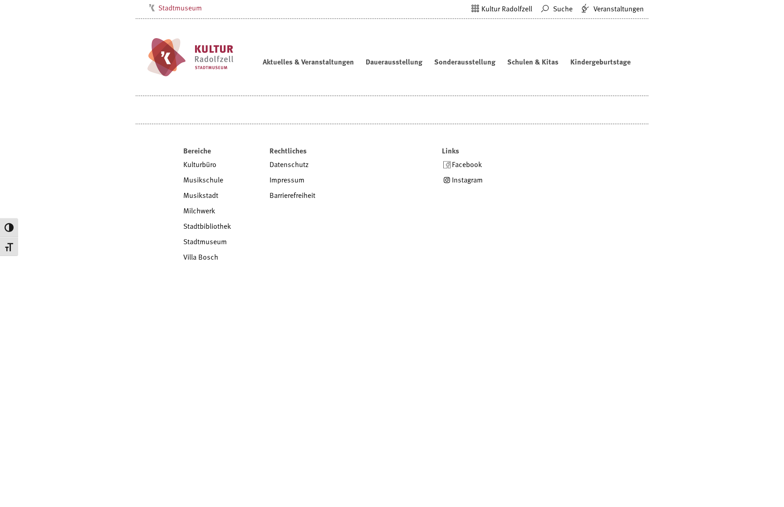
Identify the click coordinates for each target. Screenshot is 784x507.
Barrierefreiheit (292, 195)
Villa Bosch (200, 256)
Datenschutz (289, 164)
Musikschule (203, 179)
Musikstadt (200, 195)
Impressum (287, 179)
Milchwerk (199, 210)
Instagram (467, 179)
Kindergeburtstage (600, 61)
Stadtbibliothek (207, 226)
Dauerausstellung (394, 61)
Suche (562, 8)
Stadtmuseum (180, 7)
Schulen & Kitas (533, 61)
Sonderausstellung (464, 61)
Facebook (467, 164)
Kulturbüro (199, 164)
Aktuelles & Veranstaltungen (308, 61)
